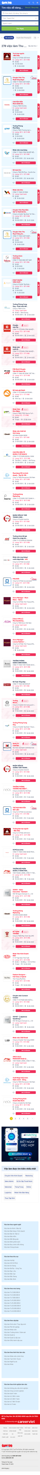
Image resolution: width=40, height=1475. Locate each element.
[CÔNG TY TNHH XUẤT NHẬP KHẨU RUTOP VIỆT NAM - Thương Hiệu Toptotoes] (7, 80)
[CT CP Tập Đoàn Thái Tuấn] (7, 957)
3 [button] (19, 1118)
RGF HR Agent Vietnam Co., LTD (23, 894)
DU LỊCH (12, 1437)
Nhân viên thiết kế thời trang (19, 432)
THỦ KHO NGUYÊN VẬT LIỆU (19, 808)
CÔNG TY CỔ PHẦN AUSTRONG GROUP (22, 392)
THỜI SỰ (5, 1431)
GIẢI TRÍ (20, 1436)
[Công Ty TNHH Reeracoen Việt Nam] (7, 476)
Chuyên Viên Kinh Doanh (13, 1176)
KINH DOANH (12, 1428)
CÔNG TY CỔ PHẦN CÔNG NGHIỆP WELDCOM (23, 329)
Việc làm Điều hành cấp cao (13, 1340)
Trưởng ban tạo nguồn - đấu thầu (20, 830)
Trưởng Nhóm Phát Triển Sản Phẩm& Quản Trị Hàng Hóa (16, 701)
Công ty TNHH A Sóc (19, 308)
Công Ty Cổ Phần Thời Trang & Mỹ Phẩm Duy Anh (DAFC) (23, 602)
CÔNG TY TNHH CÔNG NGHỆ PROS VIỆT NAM (23, 852)
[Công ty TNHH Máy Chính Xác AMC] (7, 935)
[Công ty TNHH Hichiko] (7, 105)
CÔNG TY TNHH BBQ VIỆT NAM (22, 260)
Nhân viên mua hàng (20, 150)
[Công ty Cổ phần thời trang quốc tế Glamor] (7, 704)
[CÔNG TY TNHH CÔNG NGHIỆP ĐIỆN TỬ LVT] (7, 153)
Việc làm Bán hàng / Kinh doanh (14, 1231)
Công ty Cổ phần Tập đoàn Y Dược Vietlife (23, 727)
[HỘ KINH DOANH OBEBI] (7, 434)
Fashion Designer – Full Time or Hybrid (19, 975)
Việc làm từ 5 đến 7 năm (11, 1399)
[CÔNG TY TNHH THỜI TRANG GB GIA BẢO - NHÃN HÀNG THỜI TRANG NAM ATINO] (7, 664)
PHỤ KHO (16, 579)
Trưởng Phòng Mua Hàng (18, 127)
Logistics (8, 1192)
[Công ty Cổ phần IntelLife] (7, 518)
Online (28, 1187)
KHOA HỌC (27, 1431)
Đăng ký (27, 7)
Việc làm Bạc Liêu (10, 1271)
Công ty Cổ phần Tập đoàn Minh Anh (21, 284)
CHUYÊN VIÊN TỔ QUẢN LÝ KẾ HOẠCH (20, 453)
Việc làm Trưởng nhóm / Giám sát (15, 1332)
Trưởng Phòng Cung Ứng (20, 724)
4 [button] (23, 1118)
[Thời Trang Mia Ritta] (7, 978)
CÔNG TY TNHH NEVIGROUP (21, 684)
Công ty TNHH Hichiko (20, 106)
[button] (33, 2)
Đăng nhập (34, 7)
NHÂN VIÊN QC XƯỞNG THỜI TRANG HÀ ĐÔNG (20, 766)
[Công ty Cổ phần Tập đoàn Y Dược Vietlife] (7, 726)
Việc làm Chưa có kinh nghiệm (14, 1391)
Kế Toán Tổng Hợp (19, 682)
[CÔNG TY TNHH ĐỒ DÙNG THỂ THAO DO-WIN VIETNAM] (7, 372)
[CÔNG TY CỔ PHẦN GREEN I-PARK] (7, 455)
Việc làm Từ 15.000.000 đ (12, 1303)
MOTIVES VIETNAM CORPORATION (23, 748)
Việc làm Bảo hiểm (10, 1236)
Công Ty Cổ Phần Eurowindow (22, 581)
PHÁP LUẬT (5, 1437)
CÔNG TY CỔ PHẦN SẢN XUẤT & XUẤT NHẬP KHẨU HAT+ (22, 1000)
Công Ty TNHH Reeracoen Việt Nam (24, 477)
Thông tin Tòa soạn (7, 1462)
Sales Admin (9, 1181)
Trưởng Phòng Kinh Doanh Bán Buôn (19, 1100)
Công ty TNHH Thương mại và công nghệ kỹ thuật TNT (22, 130)
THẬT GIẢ (34, 1434)
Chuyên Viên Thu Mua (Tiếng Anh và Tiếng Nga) (19, 233)
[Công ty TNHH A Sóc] (7, 307)
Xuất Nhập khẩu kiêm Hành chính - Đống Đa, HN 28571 (20, 1079)
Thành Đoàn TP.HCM (7, 1464)
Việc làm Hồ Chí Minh (11, 1263)
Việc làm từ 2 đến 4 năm (12, 1396)
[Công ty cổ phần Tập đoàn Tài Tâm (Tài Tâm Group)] (7, 213)
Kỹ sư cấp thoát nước (24, 1181)
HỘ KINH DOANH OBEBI (20, 435)
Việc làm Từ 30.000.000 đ (12, 1308)
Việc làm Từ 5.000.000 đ (12, 1295)
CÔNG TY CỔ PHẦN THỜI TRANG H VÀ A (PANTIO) (24, 499)
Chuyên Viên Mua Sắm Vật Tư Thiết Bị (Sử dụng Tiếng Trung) (20, 211)
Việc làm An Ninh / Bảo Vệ (12, 1228)
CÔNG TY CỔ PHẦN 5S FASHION (22, 540)
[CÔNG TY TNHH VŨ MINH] (7, 193)
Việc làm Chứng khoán (11, 1247)
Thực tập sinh (10, 1198)
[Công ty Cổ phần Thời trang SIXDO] (7, 1041)
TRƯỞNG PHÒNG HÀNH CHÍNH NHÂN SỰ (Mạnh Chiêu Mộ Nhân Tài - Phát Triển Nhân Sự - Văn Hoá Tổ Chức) (20, 662)
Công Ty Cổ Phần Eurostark (21, 562)
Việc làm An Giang (10, 1266)
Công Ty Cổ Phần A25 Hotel (21, 58)
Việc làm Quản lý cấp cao (12, 1338)
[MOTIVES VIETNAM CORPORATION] (7, 746)
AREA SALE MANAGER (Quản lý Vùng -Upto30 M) (19, 1058)
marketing (29, 1176)
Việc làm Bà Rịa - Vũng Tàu (13, 1268)
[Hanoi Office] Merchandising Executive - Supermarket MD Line (20, 620)
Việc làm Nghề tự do (10, 1361)
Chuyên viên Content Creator (20, 997)
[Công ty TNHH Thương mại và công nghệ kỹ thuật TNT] (7, 129)
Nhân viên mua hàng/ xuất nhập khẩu (20, 558)
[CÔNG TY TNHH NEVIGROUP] (7, 685)
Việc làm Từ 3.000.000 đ (12, 1292)
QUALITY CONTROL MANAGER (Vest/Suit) (17, 744)
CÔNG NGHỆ (12, 1431)
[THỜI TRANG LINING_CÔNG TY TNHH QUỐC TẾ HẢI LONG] (7, 872)
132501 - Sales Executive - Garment (20, 891)
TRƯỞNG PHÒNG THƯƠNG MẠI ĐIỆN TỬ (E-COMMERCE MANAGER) (20, 788)
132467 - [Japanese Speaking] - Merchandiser (20, 1018)
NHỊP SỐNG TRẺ (20, 1429)
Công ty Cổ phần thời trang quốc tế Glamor (24, 705)
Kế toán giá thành (19, 390)
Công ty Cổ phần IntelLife (21, 519)
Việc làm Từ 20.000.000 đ (12, 1306)
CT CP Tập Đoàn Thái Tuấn (21, 958)
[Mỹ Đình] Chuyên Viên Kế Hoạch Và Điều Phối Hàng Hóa (20, 370)
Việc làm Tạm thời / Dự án (12, 1359)
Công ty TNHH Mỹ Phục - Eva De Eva (24, 172)
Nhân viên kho (18, 190)
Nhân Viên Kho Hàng (16, 410)
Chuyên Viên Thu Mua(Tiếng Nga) (19, 78)
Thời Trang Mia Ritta (19, 979)
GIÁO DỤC (35, 1428)
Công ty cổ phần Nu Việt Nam (22, 791)
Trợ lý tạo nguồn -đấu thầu (18, 54)
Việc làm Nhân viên (10, 1330)
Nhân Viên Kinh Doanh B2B (21, 955)
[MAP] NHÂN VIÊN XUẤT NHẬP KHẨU (17, 281)
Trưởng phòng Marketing (18, 495)
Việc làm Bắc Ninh (10, 1279)
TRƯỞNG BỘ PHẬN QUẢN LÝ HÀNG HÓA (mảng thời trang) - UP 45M (20, 870)
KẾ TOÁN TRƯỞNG (16, 932)
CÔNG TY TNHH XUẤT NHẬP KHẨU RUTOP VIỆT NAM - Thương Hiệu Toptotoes (21, 82)
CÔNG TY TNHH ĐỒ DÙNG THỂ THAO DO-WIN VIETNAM (24, 374)
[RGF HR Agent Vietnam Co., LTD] (7, 893)
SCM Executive (18, 850)
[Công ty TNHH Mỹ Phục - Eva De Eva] (7, 173)
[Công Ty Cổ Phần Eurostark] (7, 560)
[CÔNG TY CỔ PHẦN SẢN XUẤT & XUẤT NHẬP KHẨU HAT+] (7, 999)
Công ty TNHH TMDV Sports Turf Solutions (23, 413)
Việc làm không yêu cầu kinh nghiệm (16, 1388)
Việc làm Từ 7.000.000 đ (11, 1298)
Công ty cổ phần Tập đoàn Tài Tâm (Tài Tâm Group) (23, 214)
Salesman (8, 1187)
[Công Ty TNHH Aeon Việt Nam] (7, 622)
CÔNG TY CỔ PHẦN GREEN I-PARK (23, 456)
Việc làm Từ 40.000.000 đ (12, 1311)
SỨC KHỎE (27, 1434)
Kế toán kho (17, 170)
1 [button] (11, 1118)
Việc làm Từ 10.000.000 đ (12, 1300)
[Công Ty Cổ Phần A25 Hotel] (7, 57)
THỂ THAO (27, 1428)
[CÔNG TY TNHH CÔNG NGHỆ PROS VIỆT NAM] (7, 853)
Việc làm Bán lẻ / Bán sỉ (11, 1234)
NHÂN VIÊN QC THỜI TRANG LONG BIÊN (20, 516)
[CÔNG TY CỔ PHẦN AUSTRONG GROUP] (7, 393)
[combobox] (20, 13)
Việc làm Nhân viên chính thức (14, 1356)
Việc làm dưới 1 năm (10, 1393)
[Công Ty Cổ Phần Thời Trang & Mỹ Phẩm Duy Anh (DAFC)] (7, 601)
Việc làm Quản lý (9, 1335)
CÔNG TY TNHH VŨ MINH (20, 192)
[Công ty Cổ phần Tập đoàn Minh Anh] (7, 283)
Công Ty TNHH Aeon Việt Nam (22, 623)
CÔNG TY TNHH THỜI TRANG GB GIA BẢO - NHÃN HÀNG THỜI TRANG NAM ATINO (24, 665)
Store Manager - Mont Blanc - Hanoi (20, 599)
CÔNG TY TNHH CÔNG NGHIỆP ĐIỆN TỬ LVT (24, 152)
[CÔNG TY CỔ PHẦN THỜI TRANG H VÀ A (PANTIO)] (7, 497)
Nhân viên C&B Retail (20, 1038)
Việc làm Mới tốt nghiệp (11, 1327)
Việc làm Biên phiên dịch (12, 1242)
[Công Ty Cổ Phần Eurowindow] (7, 582)
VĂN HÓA (20, 1433)
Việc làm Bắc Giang (10, 1276)
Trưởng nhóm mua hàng (17, 257)
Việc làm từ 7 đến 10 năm (12, 1401)
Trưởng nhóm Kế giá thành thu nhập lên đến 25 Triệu (20, 537)
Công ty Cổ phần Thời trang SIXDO (23, 1040)
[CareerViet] (26, 1421)
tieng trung (19, 1187)
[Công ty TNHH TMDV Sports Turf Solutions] (7, 412)
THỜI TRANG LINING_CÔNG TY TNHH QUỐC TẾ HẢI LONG (24, 873)
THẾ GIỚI (5, 1434)
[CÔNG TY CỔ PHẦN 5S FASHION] (7, 539)
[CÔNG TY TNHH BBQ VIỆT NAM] (7, 259)
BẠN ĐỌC (35, 1431)
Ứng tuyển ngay (24, 70)
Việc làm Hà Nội (9, 1260)
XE (12, 1434)
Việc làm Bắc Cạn (9, 1274)
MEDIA (5, 1428)
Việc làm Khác (8, 1364)
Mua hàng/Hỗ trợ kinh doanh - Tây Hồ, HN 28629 (20, 474)
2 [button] (15, 1118)
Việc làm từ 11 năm (10, 1404)
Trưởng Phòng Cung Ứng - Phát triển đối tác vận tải (20, 305)
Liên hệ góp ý (5, 1468)
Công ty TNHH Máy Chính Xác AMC (23, 936)
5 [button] (27, 1118)
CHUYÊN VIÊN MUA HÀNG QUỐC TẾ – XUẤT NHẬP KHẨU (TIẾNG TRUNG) (19, 103)
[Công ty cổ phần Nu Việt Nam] (7, 790)
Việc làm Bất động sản (11, 1239)
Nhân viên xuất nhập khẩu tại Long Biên (16, 348)
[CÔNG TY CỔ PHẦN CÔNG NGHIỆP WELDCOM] (7, 328)
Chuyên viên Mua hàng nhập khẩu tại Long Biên (16, 326)
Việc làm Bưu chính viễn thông (14, 1244)
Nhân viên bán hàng (21, 1192)
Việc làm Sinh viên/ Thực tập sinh (15, 1324)
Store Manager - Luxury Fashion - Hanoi (19, 641)
